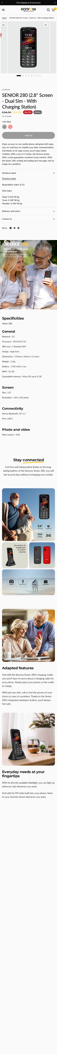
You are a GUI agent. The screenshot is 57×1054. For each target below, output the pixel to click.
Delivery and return (11, 211)
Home (4, 18)
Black (4, 127)
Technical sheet (9, 173)
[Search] (48, 9)
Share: (4, 228)
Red (10, 127)
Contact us (7, 219)
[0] (53, 9)
